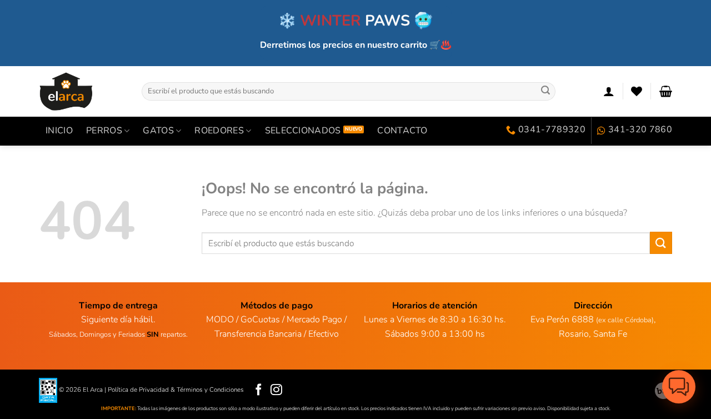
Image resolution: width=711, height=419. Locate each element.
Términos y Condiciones (210, 389)
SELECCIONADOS (303, 130)
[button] (678, 386)
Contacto (402, 130)
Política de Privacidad (138, 389)
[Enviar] (545, 91)
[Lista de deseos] (636, 91)
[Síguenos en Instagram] (276, 390)
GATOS (158, 130)
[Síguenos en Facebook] (258, 390)
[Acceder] (608, 91)
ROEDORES (219, 130)
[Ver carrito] (665, 91)
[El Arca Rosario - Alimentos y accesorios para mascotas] (82, 91)
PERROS (104, 130)
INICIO (59, 130)
